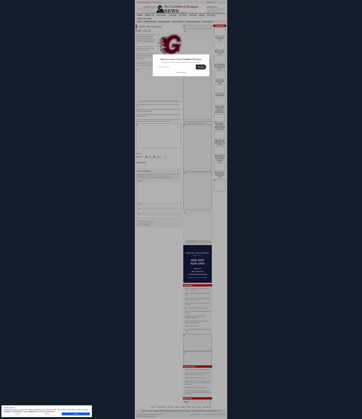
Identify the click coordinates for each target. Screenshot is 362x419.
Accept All (76, 413)
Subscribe (201, 67)
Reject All (47, 413)
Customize (17, 413)
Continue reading (181, 72)
